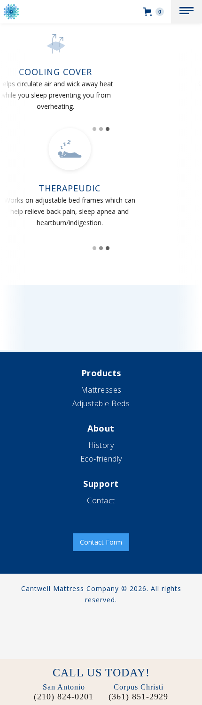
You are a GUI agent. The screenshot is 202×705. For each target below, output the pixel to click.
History (101, 445)
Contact (101, 500)
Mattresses (101, 390)
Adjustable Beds (101, 403)
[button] (186, 11)
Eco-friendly (101, 459)
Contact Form (101, 542)
